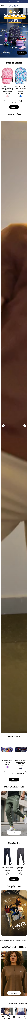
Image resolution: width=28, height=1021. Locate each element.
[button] (12, 837)
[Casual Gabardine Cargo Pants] (21, 856)
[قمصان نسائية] (14, 973)
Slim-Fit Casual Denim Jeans (7, 868)
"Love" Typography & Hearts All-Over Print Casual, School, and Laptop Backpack (7, 89)
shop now (21, 52)
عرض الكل (14, 107)
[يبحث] (6, 5)
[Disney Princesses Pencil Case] (7, 750)
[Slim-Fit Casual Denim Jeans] (7, 856)
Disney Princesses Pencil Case (7, 761)
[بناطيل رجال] (14, 813)
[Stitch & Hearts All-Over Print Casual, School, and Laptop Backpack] (21, 76)
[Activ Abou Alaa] (14, 6)
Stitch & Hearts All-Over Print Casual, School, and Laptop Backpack (20, 89)
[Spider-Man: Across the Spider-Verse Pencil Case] (21, 750)
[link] (14, 913)
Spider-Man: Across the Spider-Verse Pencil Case (20, 762)
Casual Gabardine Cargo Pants (21, 868)
